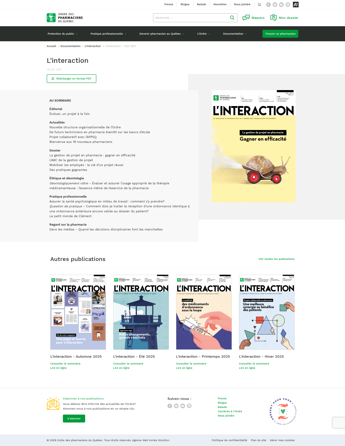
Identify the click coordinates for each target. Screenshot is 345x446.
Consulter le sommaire (65, 363)
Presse (168, 4)
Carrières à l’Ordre (230, 411)
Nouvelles (220, 4)
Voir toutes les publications (277, 259)
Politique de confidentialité (229, 440)
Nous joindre (242, 4)
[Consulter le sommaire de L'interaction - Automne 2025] (78, 312)
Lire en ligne (58, 368)
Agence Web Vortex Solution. (151, 440)
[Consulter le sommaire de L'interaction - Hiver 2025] (267, 312)
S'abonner (74, 418)
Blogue (185, 4)
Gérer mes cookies (282, 440)
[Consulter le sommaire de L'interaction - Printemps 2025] (204, 312)
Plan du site (258, 440)
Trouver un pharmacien (280, 33)
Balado (201, 4)
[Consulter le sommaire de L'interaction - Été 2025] (141, 312)
